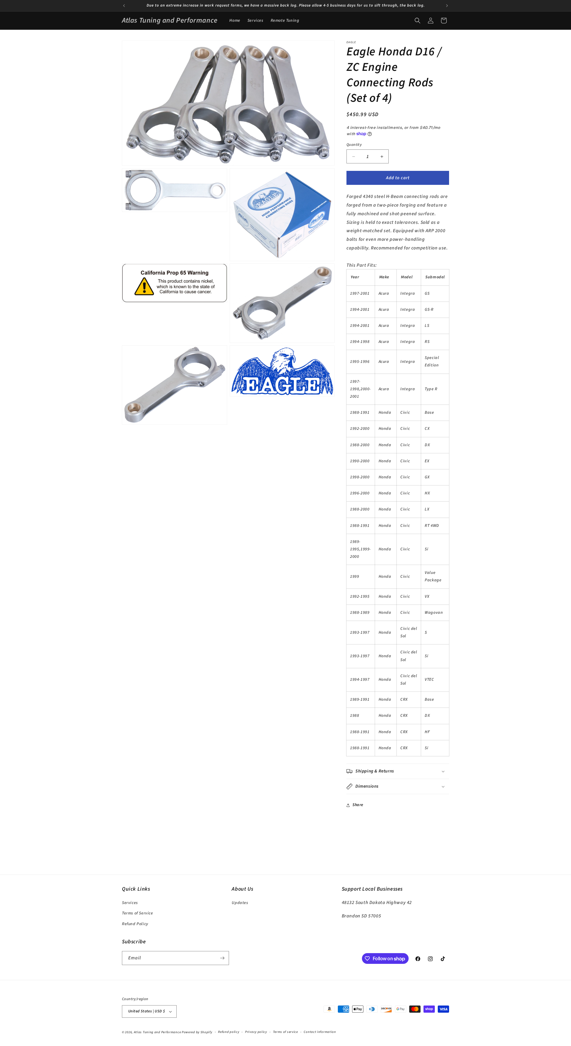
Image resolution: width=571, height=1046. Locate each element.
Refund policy (228, 1032)
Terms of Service (137, 913)
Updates (240, 903)
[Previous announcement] (124, 5)
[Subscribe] (222, 958)
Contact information (320, 1032)
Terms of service (285, 1032)
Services (130, 903)
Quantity (354, 144)
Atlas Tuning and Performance (157, 1032)
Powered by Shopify (197, 1032)
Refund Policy (135, 924)
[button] (417, 20)
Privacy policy (256, 1032)
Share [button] (357, 805)
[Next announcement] (447, 5)
